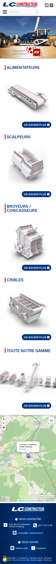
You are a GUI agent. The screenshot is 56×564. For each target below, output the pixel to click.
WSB (27, 560)
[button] (4, 427)
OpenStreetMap (30, 501)
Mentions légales (36, 560)
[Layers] (51, 420)
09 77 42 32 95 (45, 525)
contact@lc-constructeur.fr (30, 533)
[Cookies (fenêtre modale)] (5, 559)
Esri (54, 501)
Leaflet (20, 501)
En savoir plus (35, 125)
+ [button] (4, 419)
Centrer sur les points (46, 496)
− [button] (4, 423)
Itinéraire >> (23, 449)
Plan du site (47, 560)
